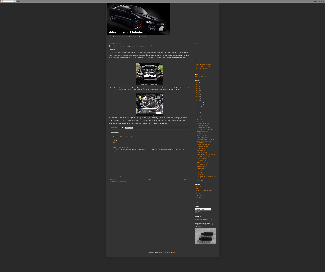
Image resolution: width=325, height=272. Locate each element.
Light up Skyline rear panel (203, 144)
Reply (114, 142)
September (200, 108)
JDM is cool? (200, 170)
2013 (197, 96)
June (198, 114)
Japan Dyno (199, 197)
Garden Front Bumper (202, 160)
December (199, 102)
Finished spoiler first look (203, 166)
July (198, 112)
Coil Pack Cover (201, 133)
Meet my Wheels (201, 150)
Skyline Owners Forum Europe (203, 199)
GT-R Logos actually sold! (203, 156)
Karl (197, 74)
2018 (197, 86)
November (199, 104)
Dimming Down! (201, 148)
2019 (197, 84)
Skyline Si (198, 188)
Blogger (174, 252)
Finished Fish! (200, 168)
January (199, 180)
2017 (197, 88)
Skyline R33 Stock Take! (202, 131)
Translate (200, 212)
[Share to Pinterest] (132, 128)
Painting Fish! (200, 174)
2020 (197, 82)
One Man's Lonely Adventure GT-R (204, 190)
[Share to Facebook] (130, 128)
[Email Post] (123, 127)
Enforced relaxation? (202, 135)
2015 (197, 92)
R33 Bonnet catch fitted (202, 146)
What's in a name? (201, 158)
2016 (197, 90)
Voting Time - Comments (202, 137)
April (198, 118)
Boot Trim (199, 172)
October (199, 106)
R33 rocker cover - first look (203, 127)
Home (149, 179)
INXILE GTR (199, 192)
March (199, 119)
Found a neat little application (204, 162)
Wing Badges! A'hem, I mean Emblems (206, 154)
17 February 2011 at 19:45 (126, 136)
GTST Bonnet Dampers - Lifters (204, 219)
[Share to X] (128, 128)
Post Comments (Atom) (120, 181)
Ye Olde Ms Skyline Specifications (204, 64)
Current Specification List (201, 68)
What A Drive (199, 193)
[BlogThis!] (127, 128)
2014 (197, 94)
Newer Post (112, 179)
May (198, 116)
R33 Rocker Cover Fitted (203, 125)
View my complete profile (200, 76)
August (199, 110)
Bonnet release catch (202, 152)
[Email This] (125, 128)
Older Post (186, 179)
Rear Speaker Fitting (202, 164)
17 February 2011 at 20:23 (122, 147)
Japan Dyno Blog (200, 195)
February (199, 122)
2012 (197, 98)
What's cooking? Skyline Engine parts (205, 139)
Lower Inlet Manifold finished (203, 123)
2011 (197, 100)
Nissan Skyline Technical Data (203, 66)
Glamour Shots (199, 186)
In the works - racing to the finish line (205, 129)
